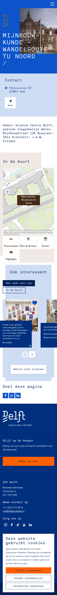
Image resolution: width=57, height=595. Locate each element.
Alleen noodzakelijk (28, 578)
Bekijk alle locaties (28, 369)
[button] (28, 202)
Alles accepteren (28, 570)
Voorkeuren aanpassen (28, 586)
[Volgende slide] (32, 354)
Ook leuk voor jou (19, 283)
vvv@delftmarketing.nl (13, 511)
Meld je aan (28, 461)
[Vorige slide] (25, 354)
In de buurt (14, 290)
